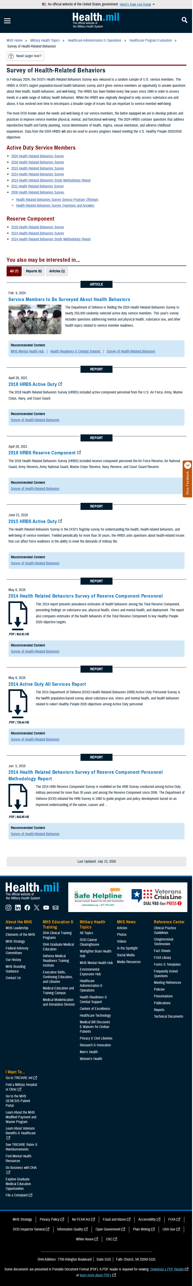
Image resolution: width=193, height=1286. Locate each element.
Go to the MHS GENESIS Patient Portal (18, 1101)
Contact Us (13, 978)
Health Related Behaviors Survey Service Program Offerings (57, 199)
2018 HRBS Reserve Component (42, 453)
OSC (109, 1239)
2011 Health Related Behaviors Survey (37, 186)
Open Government (108, 1229)
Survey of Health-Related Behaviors (131, 351)
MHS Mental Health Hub (28, 351)
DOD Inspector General (29, 1229)
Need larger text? (28, 56)
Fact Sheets (162, 951)
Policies (159, 989)
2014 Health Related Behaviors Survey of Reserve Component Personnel (85, 596)
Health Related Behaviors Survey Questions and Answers (55, 205)
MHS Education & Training (58, 924)
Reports (159, 1010)
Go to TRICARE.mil (19, 1078)
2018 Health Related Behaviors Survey (37, 162)
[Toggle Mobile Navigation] (7, 21)
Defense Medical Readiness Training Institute (56, 961)
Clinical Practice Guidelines (165, 930)
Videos (121, 941)
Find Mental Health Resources (18, 1158)
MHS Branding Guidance (15, 969)
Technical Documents (168, 1016)
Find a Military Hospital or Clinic (21, 1087)
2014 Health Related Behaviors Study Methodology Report (51, 180)
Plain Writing (141, 1229)
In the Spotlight (127, 948)
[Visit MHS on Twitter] (37, 909)
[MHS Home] (35, 900)
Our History (13, 959)
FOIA (172, 1219)
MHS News (126, 922)
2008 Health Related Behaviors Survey (38, 192)
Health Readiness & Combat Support (75, 351)
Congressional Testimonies (163, 941)
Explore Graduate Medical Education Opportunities (18, 1184)
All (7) (14, 271)
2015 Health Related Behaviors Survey (37, 168)
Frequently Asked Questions (166, 973)
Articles (122, 928)
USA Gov (169, 1229)
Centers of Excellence (95, 1008)
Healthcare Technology (95, 1015)
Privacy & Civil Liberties (96, 1038)
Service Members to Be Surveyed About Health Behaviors (69, 299)
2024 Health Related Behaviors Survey (37, 156)
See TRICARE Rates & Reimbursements (21, 1147)
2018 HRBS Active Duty (32, 384)
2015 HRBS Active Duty (32, 521)
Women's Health (91, 1058)
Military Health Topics (92, 924)
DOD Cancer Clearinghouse (89, 942)
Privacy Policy (50, 1219)
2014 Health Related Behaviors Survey (37, 174)
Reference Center (169, 922)
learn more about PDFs (95, 1275)
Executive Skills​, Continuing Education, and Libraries (58, 977)
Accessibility (147, 1219)
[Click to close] (187, 465)
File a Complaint (17, 1195)
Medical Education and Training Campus (58, 990)
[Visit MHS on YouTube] (46, 909)
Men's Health (89, 1052)
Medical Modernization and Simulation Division (59, 1002)
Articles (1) (57, 271)
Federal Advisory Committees (17, 950)
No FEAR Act (81, 1219)
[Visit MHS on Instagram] (8, 909)
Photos (122, 934)
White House (84, 1239)
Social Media (126, 955)
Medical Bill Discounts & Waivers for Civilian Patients (95, 1027)
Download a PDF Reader (167, 1269)
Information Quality (70, 1229)
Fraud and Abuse (114, 1219)
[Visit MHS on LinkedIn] (18, 909)
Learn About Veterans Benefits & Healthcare (21, 1130)
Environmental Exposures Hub (90, 971)
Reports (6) (34, 271)
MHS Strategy (15, 941)
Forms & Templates (167, 964)
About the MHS (19, 922)
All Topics (86, 933)
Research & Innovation (95, 1045)
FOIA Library (162, 957)
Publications (162, 1003)
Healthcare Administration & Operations (91, 986)
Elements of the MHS (20, 934)
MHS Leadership (17, 928)
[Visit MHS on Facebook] (27, 909)
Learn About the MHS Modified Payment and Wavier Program (21, 1117)
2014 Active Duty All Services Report (47, 684)
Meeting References (167, 982)
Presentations (163, 996)
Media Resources (129, 962)
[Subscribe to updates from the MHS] (55, 909)
